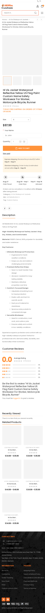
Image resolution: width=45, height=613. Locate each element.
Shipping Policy (29, 570)
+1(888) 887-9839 (12, 544)
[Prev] (37, 19)
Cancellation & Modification (33, 578)
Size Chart (5, 581)
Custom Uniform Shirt (9, 588)
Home (4, 19)
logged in (17, 398)
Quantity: (6, 141)
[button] (42, 13)
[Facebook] (5, 208)
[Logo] (7, 6)
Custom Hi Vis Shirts (11, 447)
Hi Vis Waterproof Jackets (18, 19)
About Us (5, 570)
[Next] (41, 19)
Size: (4, 119)
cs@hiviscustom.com (14, 541)
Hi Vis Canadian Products (13, 481)
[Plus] (24, 141)
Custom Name (12, 200)
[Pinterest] (9, 208)
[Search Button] (35, 13)
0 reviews (15, 106)
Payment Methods (30, 581)
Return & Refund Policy (32, 574)
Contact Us (6, 574)
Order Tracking (7, 578)
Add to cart (24, 148)
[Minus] (20, 141)
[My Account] (37, 6)
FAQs (4, 585)
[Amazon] (3, 599)
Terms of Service (30, 588)
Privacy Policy (29, 585)
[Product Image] (22, 55)
